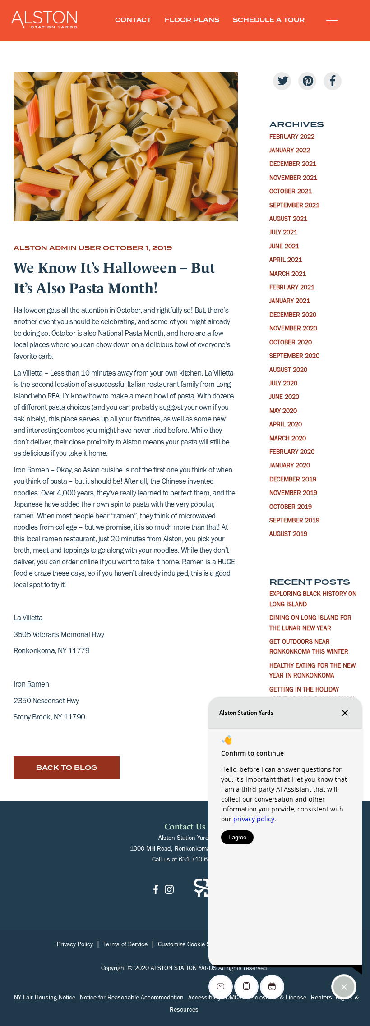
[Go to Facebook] (155, 890)
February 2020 (291, 453)
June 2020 (284, 398)
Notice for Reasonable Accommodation (132, 998)
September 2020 (294, 357)
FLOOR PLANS (192, 20)
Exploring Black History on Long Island (312, 600)
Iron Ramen (31, 685)
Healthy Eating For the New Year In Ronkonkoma (312, 672)
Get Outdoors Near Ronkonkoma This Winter (308, 648)
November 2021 (293, 179)
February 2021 (291, 288)
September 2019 (294, 521)
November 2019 (293, 494)
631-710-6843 (198, 860)
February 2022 (291, 138)
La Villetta (28, 619)
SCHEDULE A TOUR (269, 20)
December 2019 (292, 480)
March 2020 (287, 439)
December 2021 (292, 165)
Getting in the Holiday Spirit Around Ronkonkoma (312, 695)
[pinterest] (307, 81)
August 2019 (288, 535)
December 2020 (292, 316)
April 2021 (285, 261)
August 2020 (288, 371)
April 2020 (285, 425)
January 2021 (289, 302)
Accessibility (204, 998)
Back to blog (66, 767)
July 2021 (283, 233)
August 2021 (288, 220)
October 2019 (290, 508)
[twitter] (282, 81)
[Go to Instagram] (169, 890)
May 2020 (283, 412)
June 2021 (284, 247)
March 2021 (287, 275)
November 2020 (293, 329)
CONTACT (133, 20)
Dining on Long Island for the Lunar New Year (310, 624)
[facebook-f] (333, 81)
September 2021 (294, 206)
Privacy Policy (75, 945)
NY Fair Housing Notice (44, 998)
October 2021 (290, 192)
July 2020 (283, 384)
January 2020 (289, 466)
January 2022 (289, 151)
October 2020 (290, 343)
